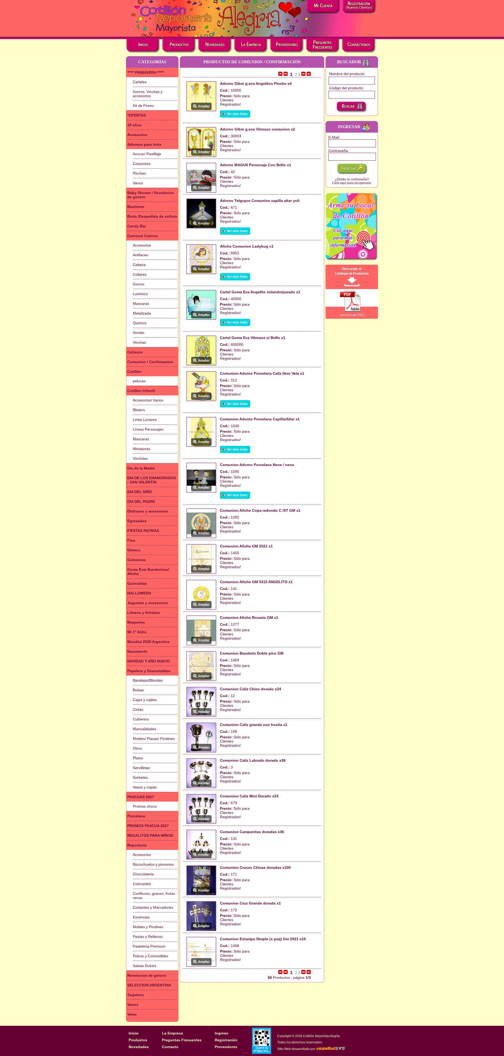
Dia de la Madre (141, 468)
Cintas (138, 709)
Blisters (139, 410)
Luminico (140, 294)
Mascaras (141, 303)
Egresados (136, 521)
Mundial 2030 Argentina (148, 642)
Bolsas (138, 690)
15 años (134, 125)
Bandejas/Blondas (148, 680)
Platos (138, 758)
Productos (138, 1040)
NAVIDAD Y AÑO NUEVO (148, 661)
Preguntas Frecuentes (182, 1040)
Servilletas (141, 768)
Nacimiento (137, 651)
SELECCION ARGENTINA (149, 985)
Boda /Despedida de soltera (152, 216)
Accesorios (137, 135)
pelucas (139, 381)
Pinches (139, 173)
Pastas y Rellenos (147, 936)
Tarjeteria (135, 995)
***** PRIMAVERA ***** (145, 72)
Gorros (138, 284)
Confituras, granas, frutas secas (154, 895)
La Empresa (172, 1033)
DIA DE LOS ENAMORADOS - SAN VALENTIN (151, 480)
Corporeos (141, 163)
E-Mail (333, 137)
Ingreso (221, 1033)
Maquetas (136, 622)
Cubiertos (141, 719)
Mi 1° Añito (137, 632)
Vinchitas (140, 458)
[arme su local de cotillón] (352, 227)
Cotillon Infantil (141, 391)
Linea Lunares (145, 419)
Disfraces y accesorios (147, 511)
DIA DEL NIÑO (139, 492)
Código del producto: (346, 88)
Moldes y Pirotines (148, 927)
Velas (132, 1014)
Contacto (170, 1047)
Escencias (141, 917)
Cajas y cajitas (145, 700)
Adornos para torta (144, 144)
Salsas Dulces (144, 966)
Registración (226, 1040)
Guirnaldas (137, 583)
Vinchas (139, 342)
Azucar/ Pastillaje (147, 154)
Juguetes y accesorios (147, 603)
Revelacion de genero (146, 975)
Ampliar (204, 106)
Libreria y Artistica (143, 612)
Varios (138, 183)
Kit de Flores (143, 105)
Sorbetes (140, 777)
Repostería (137, 845)
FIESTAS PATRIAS (143, 531)
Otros (137, 748)
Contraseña (338, 151)
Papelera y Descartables (148, 671)
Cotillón (134, 371)
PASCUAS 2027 (140, 797)
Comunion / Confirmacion (150, 362)
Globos (133, 550)
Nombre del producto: (347, 74)
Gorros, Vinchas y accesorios (147, 94)
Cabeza (139, 265)
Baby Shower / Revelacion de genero (150, 195)
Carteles (140, 82)
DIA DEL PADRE (141, 501)
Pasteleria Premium (149, 946)
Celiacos (135, 352)
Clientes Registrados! (230, 102)
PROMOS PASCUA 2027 (148, 826)
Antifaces (140, 255)
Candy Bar (136, 226)
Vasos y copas (145, 787)
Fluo (131, 540)
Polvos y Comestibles (150, 956)
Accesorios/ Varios (148, 400)
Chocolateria (143, 874)
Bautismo (135, 207)
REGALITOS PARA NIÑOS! (150, 835)
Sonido (138, 333)
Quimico (139, 323)
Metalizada (142, 313)
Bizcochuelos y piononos (153, 864)
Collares (139, 274)
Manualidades (144, 729)
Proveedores (226, 1047)
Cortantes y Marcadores (153, 907)
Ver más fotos (237, 114)
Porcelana (136, 816)
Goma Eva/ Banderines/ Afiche (148, 571)
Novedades (139, 1047)
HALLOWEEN (139, 593)
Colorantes (142, 884)
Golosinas (136, 560)
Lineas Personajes (148, 429)
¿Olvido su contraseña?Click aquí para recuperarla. (352, 181)
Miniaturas (141, 449)
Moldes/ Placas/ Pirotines (154, 738)
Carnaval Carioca (142, 236)
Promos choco (145, 806)
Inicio (134, 1033)
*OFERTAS (136, 115)
